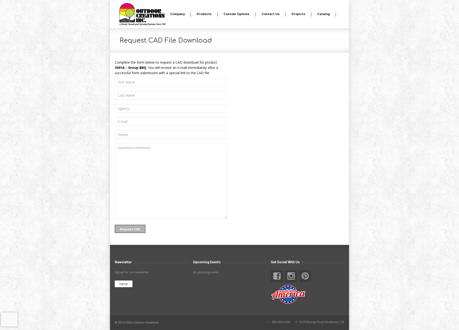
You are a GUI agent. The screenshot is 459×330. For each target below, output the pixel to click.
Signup (123, 284)
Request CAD (130, 229)
